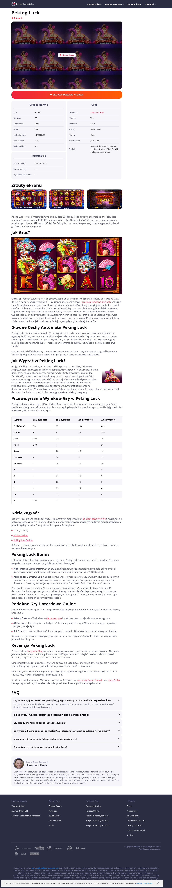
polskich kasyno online (94, 518)
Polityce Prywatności (144, 883)
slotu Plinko (114, 680)
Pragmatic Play (97, 112)
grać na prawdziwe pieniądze (96, 301)
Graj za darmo (68, 55)
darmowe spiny (54, 618)
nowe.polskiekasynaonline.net (44, 868)
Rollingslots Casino (23, 540)
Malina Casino (20, 535)
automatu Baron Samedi (89, 680)
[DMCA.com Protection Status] (32, 854)
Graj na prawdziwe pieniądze (68, 94)
